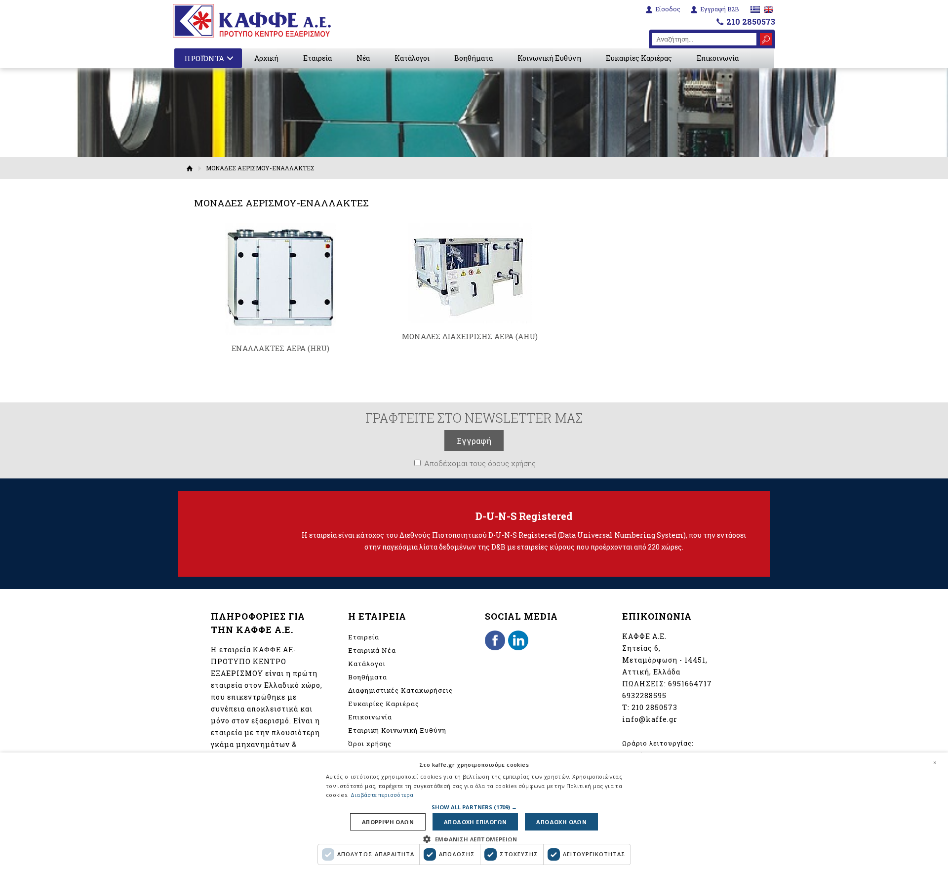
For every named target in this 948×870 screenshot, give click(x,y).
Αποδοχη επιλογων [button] (475, 822)
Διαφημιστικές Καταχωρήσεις (400, 690)
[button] (474, 807)
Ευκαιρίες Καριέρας (639, 58)
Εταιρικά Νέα (372, 650)
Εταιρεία (317, 58)
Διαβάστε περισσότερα (382, 794)
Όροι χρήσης (370, 743)
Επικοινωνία (718, 58)
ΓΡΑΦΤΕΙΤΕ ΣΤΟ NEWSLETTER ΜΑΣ (474, 417)
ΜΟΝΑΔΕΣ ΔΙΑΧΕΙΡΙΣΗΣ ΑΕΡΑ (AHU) (470, 336)
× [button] (934, 762)
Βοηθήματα (473, 58)
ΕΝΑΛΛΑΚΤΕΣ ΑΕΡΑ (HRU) (280, 348)
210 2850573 (750, 21)
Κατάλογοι (412, 58)
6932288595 (644, 695)
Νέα (363, 58)
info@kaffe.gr (649, 719)
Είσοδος (667, 9)
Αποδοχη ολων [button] (561, 822)
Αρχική (266, 58)
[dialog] (474, 811)
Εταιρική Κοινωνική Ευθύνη (397, 730)
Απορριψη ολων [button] (388, 822)
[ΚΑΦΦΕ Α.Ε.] (252, 21)
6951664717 (690, 683)
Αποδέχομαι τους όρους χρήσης (480, 463)
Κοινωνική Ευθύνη (549, 58)
